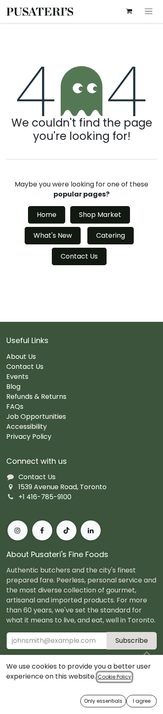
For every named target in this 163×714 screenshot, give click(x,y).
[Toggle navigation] (148, 11)
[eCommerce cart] (129, 11)
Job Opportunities (36, 416)
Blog (13, 386)
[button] (147, 654)
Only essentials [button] (103, 700)
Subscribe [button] (131, 640)
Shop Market (100, 214)
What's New (52, 235)
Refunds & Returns (36, 396)
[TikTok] (66, 530)
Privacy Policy (28, 436)
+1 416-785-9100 (44, 497)
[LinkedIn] (91, 530)
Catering (110, 235)
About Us (21, 356)
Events (17, 376)
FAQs (14, 406)
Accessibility (26, 426)
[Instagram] (18, 530)
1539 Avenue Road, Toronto (62, 487)
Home (46, 214)
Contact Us (79, 256)
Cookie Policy (114, 676)
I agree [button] (141, 700)
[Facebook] (42, 530)
